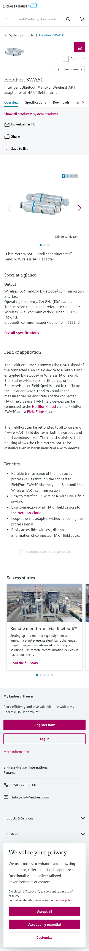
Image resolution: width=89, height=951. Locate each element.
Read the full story (24, 663)
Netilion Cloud (44, 406)
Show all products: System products (31, 114)
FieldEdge (35, 411)
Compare (77, 58)
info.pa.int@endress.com (30, 797)
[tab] (13, 103)
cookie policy (64, 900)
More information (16, 751)
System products (21, 35)
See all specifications (21, 332)
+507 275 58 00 (24, 785)
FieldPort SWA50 (51, 35)
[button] (44, 725)
